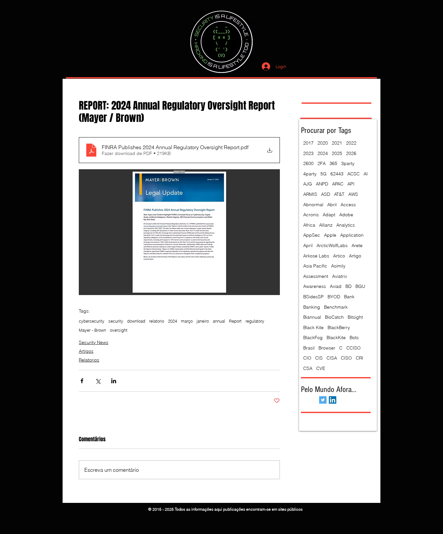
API (350, 184)
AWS (353, 194)
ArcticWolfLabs (332, 245)
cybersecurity (91, 321)
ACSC (353, 174)
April (308, 245)
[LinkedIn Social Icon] (332, 400)
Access (348, 205)
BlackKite (336, 337)
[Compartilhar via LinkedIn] (114, 381)
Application (352, 235)
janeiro (203, 321)
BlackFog (313, 337)
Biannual (312, 317)
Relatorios (89, 360)
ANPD (322, 184)
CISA (332, 358)
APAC (337, 184)
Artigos (86, 351)
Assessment (315, 276)
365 (333, 163)
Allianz (325, 225)
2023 (308, 153)
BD (348, 286)
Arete (357, 245)
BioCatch (334, 317)
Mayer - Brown (92, 330)
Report (235, 321)
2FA (321, 163)
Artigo (355, 256)
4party (310, 174)
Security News (93, 342)
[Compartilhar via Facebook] (82, 381)
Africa (309, 225)
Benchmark (336, 307)
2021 (337, 143)
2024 (172, 321)
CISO (346, 358)
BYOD (334, 297)
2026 (351, 153)
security (115, 321)
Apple (330, 235)
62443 (336, 174)
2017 (308, 143)
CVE (320, 368)
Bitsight (355, 317)
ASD (325, 194)
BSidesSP (313, 297)
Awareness (314, 286)
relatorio (156, 321)
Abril (332, 205)
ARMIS (310, 194)
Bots (354, 337)
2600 (308, 163)
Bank (349, 297)
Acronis (311, 215)
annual (219, 321)
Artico (339, 256)
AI (366, 174)
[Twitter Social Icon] (323, 400)
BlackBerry (339, 327)
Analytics (345, 225)
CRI (359, 358)
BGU (360, 286)
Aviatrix (339, 276)
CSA (307, 368)
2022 (351, 143)
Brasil (309, 348)
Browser (326, 348)
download (136, 321)
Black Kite (313, 327)
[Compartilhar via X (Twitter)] (98, 381)
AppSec (311, 235)
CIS (319, 358)
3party (347, 163)
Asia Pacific (315, 266)
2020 (322, 143)
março (187, 321)
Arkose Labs (316, 256)
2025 (337, 153)
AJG (307, 184)
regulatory (254, 321)
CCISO (353, 348)
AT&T (339, 194)
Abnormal (313, 205)
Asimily (338, 266)
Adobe (346, 215)
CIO (307, 358)
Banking (311, 307)
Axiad (335, 286)
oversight (118, 330)
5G (323, 174)
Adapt (329, 215)
